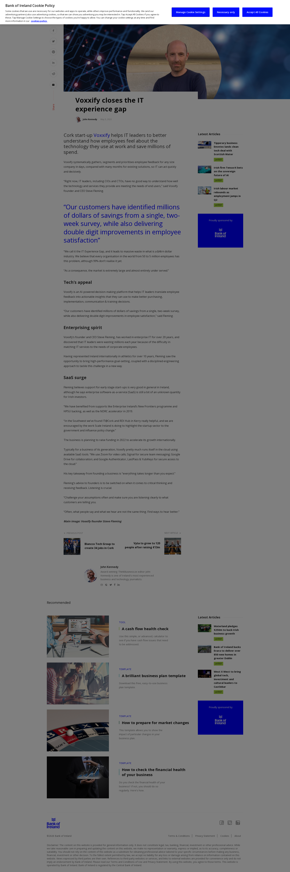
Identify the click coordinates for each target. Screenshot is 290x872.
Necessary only (226, 12)
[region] (145, 12)
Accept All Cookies (257, 12)
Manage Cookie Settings (190, 12)
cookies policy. (39, 20)
